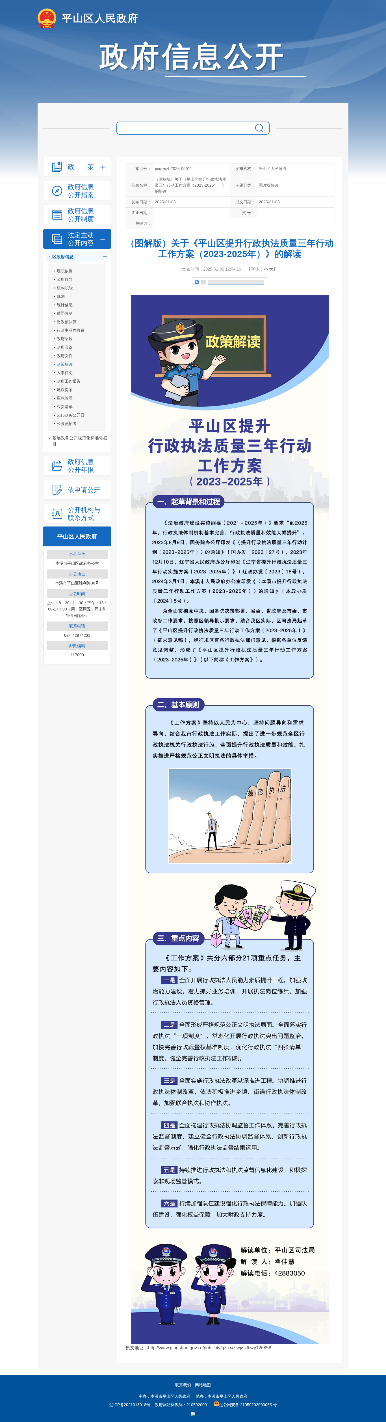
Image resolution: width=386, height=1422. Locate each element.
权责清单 (65, 406)
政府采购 (65, 338)
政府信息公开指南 (81, 190)
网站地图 (203, 1385)
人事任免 (65, 372)
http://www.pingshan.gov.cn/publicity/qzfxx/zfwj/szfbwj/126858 (209, 1347)
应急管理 (65, 398)
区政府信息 (62, 256)
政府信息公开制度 (81, 215)
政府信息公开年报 (81, 465)
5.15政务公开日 (70, 415)
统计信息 (65, 305)
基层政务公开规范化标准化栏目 (79, 440)
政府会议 (65, 347)
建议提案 (65, 389)
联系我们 (183, 1385)
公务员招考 (67, 423)
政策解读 (65, 364)
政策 (81, 167)
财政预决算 (67, 322)
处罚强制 (65, 313)
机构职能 (65, 288)
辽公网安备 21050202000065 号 (248, 1404)
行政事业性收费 (70, 330)
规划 (61, 296)
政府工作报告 (69, 381)
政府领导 (65, 279)
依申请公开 (84, 489)
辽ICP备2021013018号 (129, 1404)
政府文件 (65, 355)
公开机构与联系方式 (84, 513)
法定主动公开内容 (81, 239)
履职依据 (65, 271)
